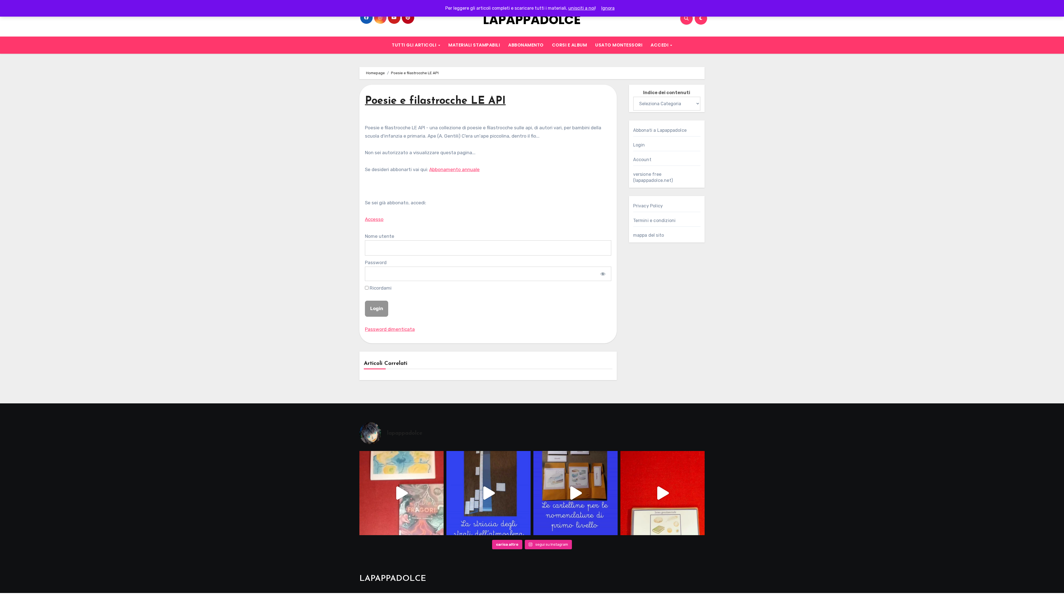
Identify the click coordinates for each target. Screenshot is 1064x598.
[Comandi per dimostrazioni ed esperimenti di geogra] (662, 493)
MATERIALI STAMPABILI (474, 45)
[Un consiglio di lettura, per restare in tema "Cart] (401, 493)
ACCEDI (660, 45)
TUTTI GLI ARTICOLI (415, 45)
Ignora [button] (608, 8)
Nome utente (379, 236)
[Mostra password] (603, 274)
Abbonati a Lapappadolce (660, 130)
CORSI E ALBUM (569, 45)
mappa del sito (648, 235)
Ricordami (380, 288)
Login (639, 145)
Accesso (374, 219)
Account (642, 159)
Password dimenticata (390, 329)
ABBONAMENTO (526, 45)
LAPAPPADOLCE (532, 20)
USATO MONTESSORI (618, 45)
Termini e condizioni (654, 220)
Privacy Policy (648, 205)
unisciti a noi (581, 8)
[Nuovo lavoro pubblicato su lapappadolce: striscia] (488, 493)
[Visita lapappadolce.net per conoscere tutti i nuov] (575, 493)
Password (376, 262)
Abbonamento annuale (454, 169)
